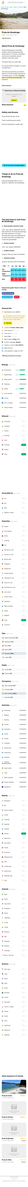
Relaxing (24, 1140)
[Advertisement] (14, 200)
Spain (12, 1097)
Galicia (8, 1097)
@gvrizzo (24, 1180)
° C (4, 266)
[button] (3, 2)
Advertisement (6, 85)
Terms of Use (14, 1179)
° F (8, 266)
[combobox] (16, 2)
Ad (25, 105)
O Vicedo (4, 1097)
